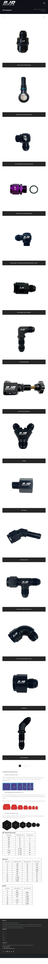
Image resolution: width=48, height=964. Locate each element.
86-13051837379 (7, 946)
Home (35, 9)
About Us (4, 933)
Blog (3, 936)
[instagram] (5, 951)
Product (3, 934)
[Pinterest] (9, 951)
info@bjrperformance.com (10, 948)
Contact (3, 939)
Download (4, 937)
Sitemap (4, 940)
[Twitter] (13, 951)
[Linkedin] (11, 951)
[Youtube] (7, 951)
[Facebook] (3, 951)
